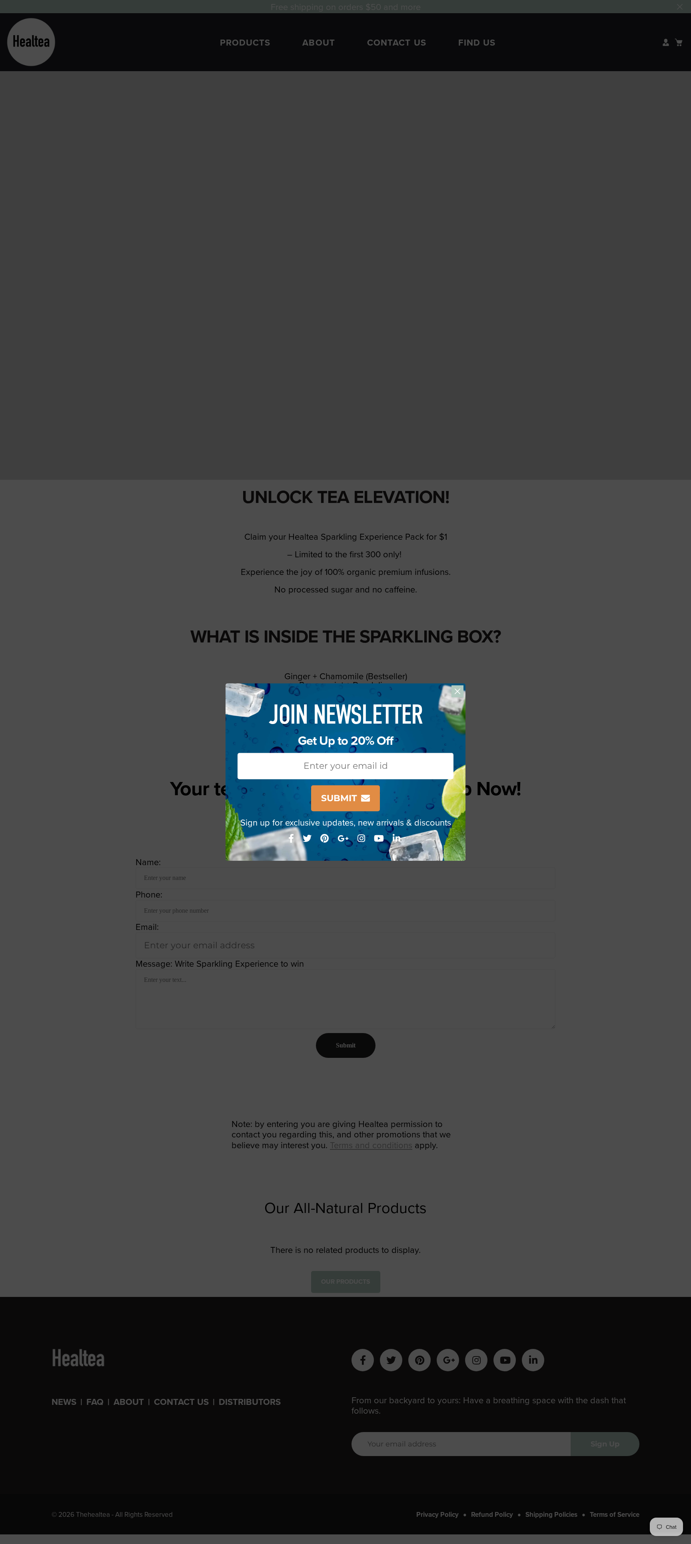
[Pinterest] (325, 838)
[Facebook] (292, 838)
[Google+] (344, 838)
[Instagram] (362, 838)
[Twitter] (308, 838)
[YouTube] (380, 838)
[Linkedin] (398, 838)
